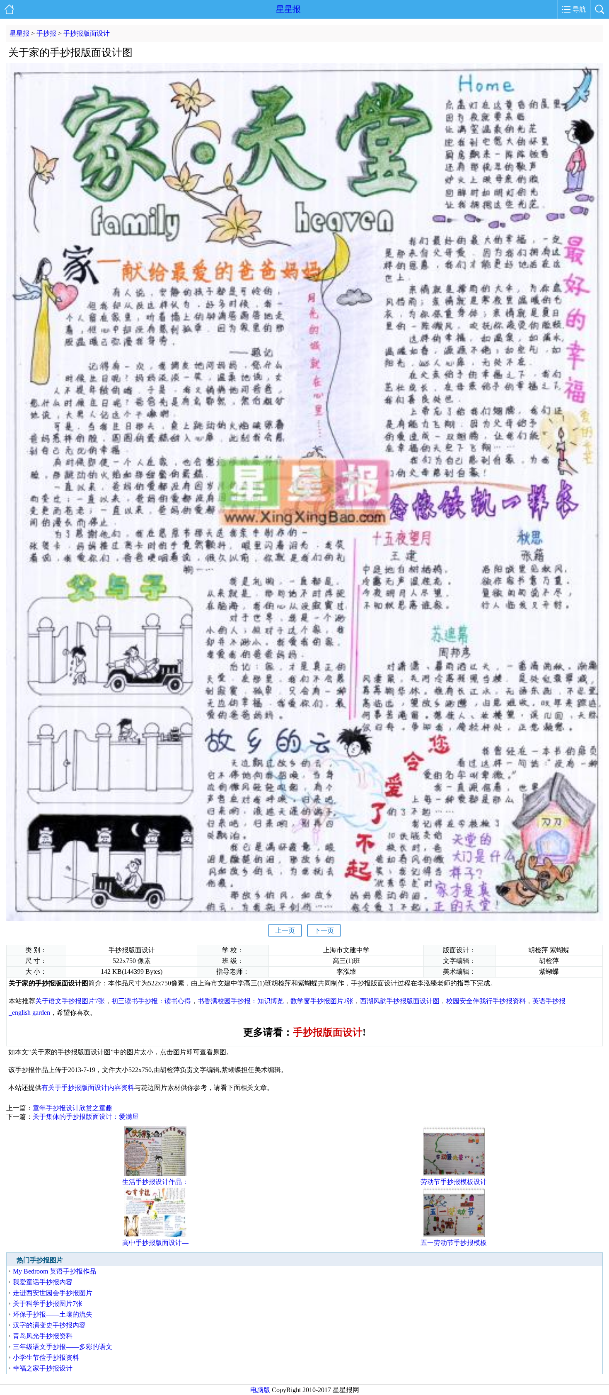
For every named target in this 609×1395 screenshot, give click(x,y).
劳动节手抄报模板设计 (453, 1181)
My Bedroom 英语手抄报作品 (54, 1271)
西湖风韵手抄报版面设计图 (400, 1000)
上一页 (285, 930)
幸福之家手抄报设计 (42, 1368)
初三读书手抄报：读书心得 (151, 1000)
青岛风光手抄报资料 (42, 1335)
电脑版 (260, 1389)
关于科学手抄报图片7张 (47, 1303)
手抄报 (46, 33)
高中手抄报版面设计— (155, 1242)
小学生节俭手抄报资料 (46, 1357)
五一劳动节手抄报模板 (453, 1242)
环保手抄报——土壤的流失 (52, 1314)
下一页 (324, 930)
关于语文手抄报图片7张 (70, 1000)
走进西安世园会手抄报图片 (52, 1292)
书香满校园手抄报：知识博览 (241, 1000)
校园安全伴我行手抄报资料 (486, 1000)
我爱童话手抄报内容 (42, 1282)
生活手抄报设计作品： (155, 1181)
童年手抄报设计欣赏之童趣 (72, 1107)
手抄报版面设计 (86, 33)
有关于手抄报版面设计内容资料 (87, 1087)
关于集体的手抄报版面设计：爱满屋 (86, 1116)
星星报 (288, 9)
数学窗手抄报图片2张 (321, 1000)
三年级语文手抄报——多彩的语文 (62, 1346)
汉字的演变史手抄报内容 (49, 1325)
